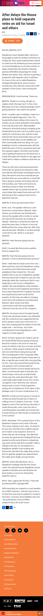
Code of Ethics (9, 575)
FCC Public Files (9, 566)
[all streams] (40, 613)
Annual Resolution (10, 548)
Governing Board (9, 539)
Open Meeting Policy (11, 544)
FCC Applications (9, 562)
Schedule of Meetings (11, 553)
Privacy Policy (8, 580)
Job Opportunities (10, 584)
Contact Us (7, 589)
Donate (36, 3)
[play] (3, 613)
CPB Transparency (10, 571)
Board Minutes (9, 557)
